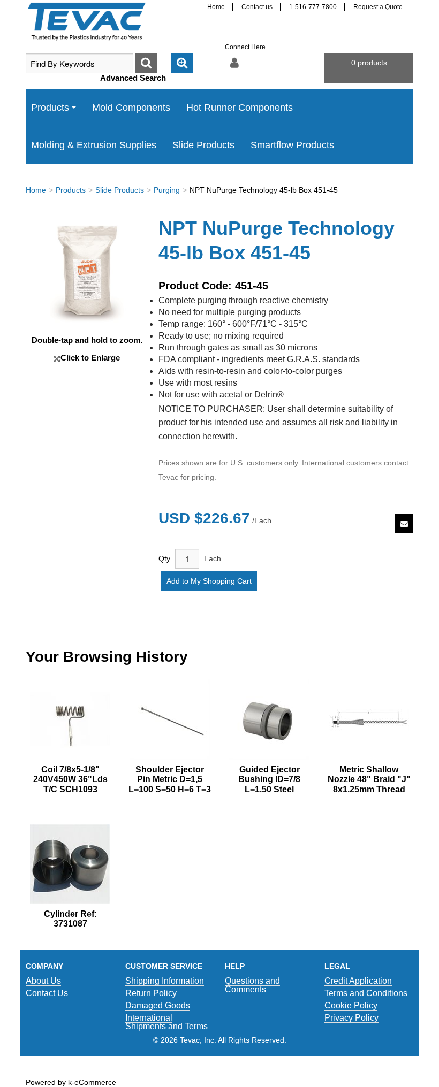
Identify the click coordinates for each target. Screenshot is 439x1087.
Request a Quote (378, 7)
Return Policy (151, 993)
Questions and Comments (252, 985)
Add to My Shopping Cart (209, 581)
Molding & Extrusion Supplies (93, 145)
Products (50, 107)
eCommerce (95, 1082)
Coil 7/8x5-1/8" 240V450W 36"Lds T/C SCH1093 (70, 779)
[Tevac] (87, 21)
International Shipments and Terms (166, 1022)
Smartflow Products (292, 145)
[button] (368, 68)
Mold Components (131, 107)
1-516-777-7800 (313, 7)
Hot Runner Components (239, 107)
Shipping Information (164, 980)
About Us (43, 980)
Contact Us (47, 993)
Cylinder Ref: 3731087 (70, 918)
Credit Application (358, 980)
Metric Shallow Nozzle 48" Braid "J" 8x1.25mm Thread (369, 779)
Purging (167, 190)
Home (216, 7)
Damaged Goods (157, 1005)
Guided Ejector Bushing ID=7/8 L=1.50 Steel (269, 779)
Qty (164, 558)
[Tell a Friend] (404, 523)
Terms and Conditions (365, 993)
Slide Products (203, 145)
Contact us (257, 7)
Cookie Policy (350, 1005)
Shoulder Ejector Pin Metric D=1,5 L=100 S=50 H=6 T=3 (169, 779)
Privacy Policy (351, 1017)
